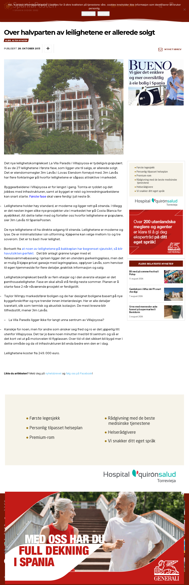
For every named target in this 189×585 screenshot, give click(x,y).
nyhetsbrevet (53, 373)
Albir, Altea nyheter (16, 40)
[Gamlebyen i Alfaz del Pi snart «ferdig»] (173, 294)
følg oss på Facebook (79, 373)
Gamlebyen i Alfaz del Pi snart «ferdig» (145, 290)
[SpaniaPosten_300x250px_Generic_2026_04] (156, 232)
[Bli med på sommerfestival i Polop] (173, 276)
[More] (48, 48)
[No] (184, 9)
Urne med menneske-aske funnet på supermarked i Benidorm (143, 309)
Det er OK (88, 13)
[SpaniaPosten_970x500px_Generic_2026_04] (94, 583)
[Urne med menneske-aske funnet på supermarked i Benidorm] (173, 311)
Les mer (103, 13)
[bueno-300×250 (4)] (156, 82)
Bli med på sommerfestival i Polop (144, 273)
